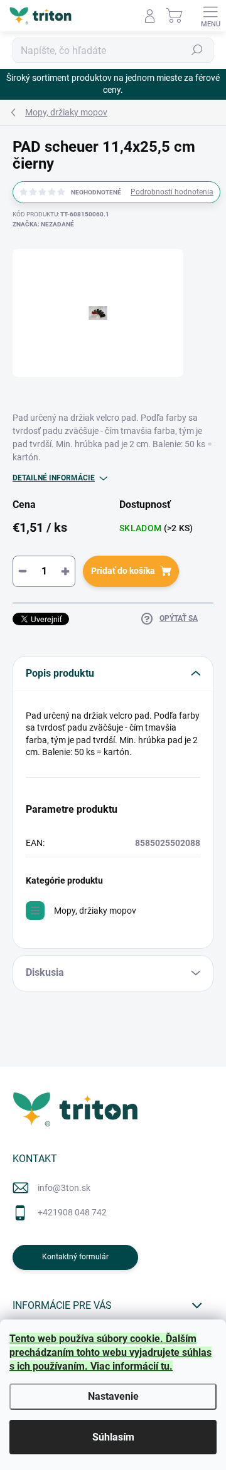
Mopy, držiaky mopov (95, 911)
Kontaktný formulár (75, 1256)
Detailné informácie (54, 477)
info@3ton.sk (64, 1188)
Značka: (43, 224)
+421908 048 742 (72, 1212)
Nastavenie (113, 1396)
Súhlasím (113, 1437)
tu (165, 1366)
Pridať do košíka (123, 571)
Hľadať (197, 50)
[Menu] (210, 15)
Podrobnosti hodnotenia (172, 192)
